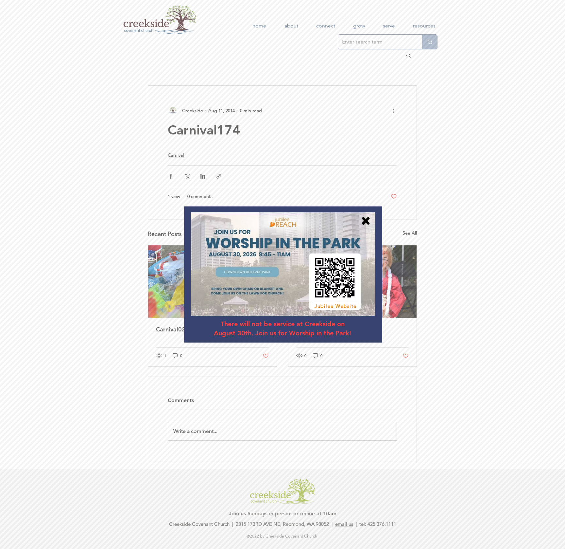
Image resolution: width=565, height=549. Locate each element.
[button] (366, 221)
